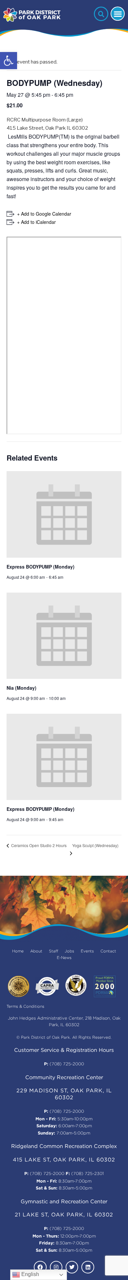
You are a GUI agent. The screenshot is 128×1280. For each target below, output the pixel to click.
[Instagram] (56, 1267)
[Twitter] (72, 1267)
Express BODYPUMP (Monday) (41, 566)
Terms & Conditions (25, 1006)
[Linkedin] (87, 1267)
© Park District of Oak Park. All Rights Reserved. (64, 1037)
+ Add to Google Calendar (44, 213)
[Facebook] (40, 1267)
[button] (8, 60)
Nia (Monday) (21, 687)
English (29, 1274)
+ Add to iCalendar (36, 222)
